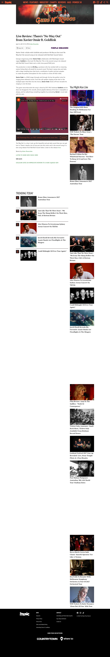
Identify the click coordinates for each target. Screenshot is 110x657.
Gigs (69, 2)
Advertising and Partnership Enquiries (64, 615)
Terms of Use (39, 621)
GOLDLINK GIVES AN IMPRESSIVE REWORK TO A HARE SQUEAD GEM (37, 163)
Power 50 (77, 2)
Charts (53, 2)
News (25, 2)
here (59, 147)
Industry (44, 2)
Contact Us (58, 621)
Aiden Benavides (34, 44)
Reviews (62, 2)
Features (34, 2)
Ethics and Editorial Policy (41, 624)
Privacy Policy (39, 618)
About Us (38, 615)
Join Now (63, 137)
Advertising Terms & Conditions (43, 627)
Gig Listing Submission (61, 618)
